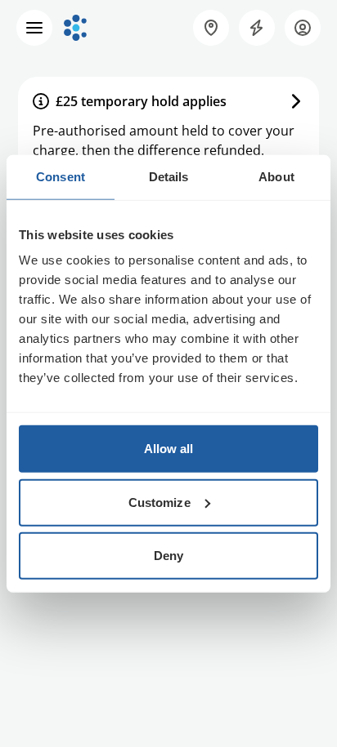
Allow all (169, 449)
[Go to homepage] (75, 28)
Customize (159, 502)
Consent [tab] (60, 176)
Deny (168, 555)
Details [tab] (169, 176)
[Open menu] (34, 28)
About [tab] (276, 176)
